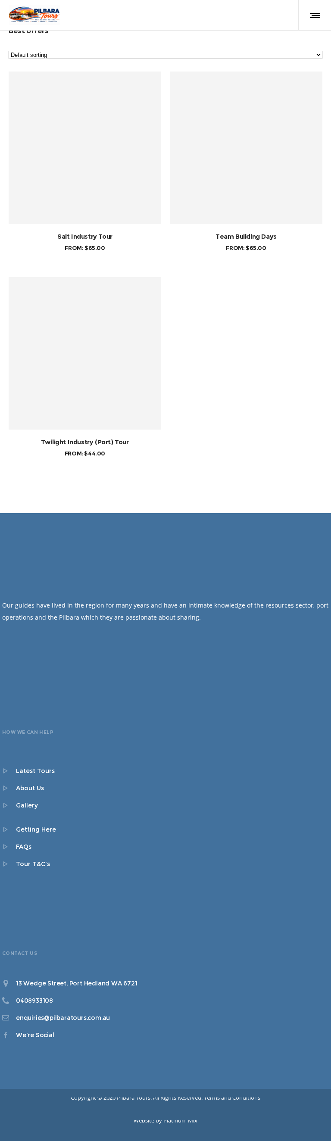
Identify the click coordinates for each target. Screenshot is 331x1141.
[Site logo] (34, 15)
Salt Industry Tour (84, 236)
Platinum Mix (180, 1120)
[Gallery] (165, 805)
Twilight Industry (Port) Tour (84, 442)
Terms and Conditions (232, 1097)
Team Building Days (246, 236)
